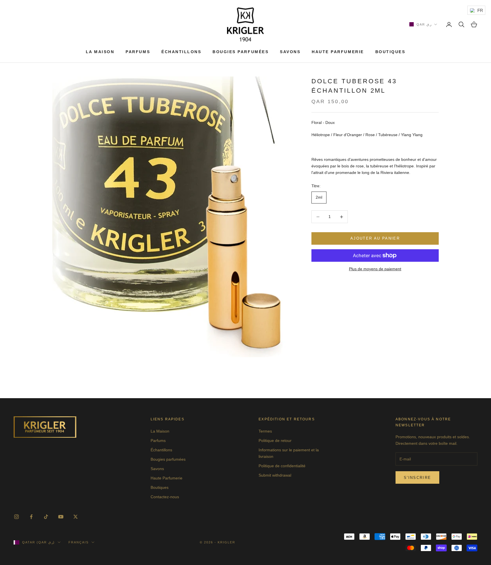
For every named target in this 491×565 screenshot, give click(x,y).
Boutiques (390, 51)
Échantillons (181, 51)
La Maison (100, 51)
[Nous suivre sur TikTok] (46, 517)
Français (78, 542)
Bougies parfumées (241, 51)
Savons (290, 51)
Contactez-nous (165, 497)
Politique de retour (275, 440)
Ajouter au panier (375, 238)
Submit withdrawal (275, 475)
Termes (265, 431)
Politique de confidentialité (282, 466)
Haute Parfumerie (338, 51)
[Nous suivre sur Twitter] (75, 517)
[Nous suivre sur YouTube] (61, 517)
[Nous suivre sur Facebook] (31, 517)
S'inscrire (417, 477)
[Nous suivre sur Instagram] (16, 517)
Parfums (138, 51)
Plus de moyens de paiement (375, 269)
